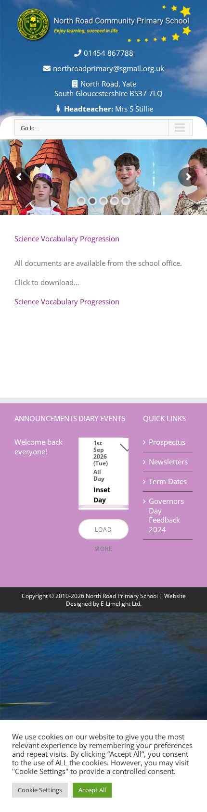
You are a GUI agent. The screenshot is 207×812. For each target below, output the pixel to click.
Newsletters (168, 461)
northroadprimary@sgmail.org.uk (108, 68)
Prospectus (167, 442)
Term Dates (168, 481)
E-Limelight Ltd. (121, 604)
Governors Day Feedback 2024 (166, 516)
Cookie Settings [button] (40, 790)
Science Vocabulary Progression (66, 301)
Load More (103, 532)
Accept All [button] (92, 790)
